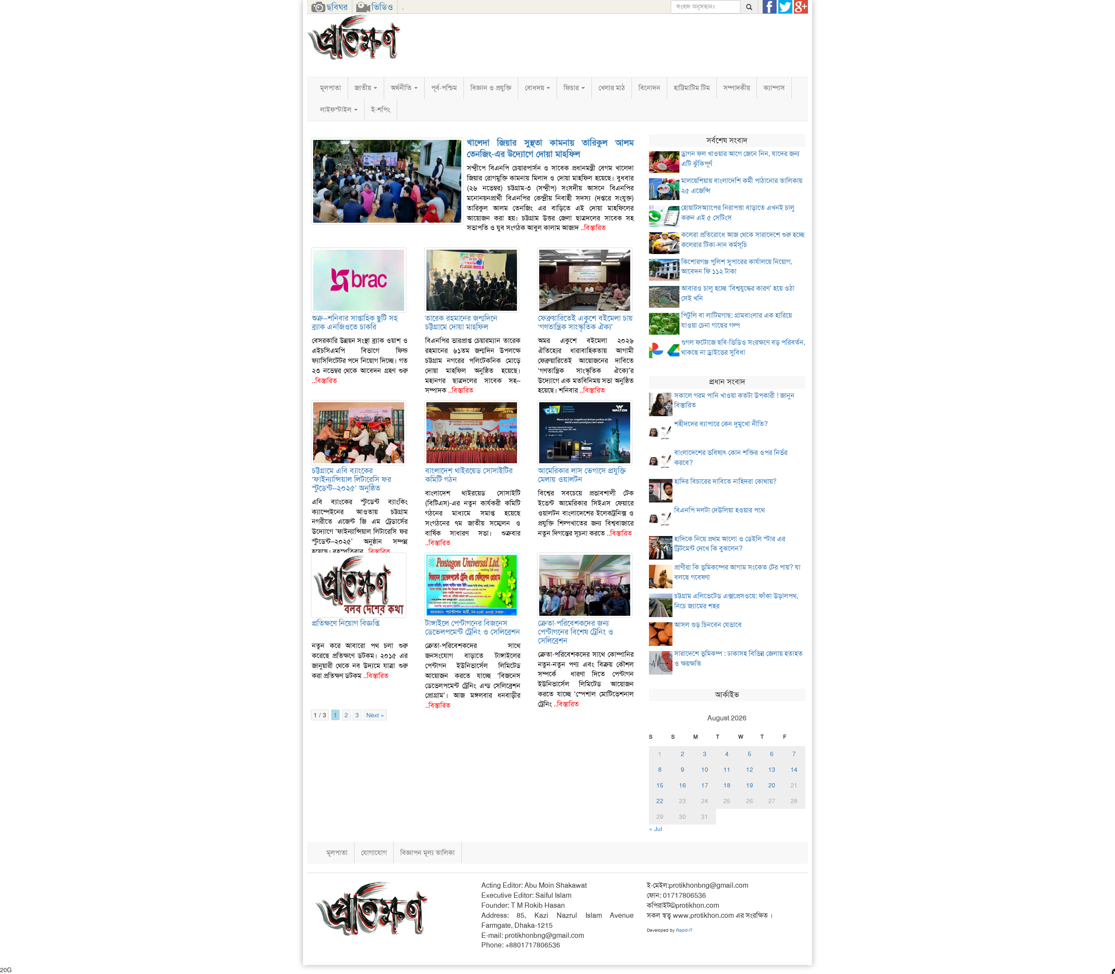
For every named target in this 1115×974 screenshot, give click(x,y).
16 (682, 785)
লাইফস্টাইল (336, 109)
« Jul (655, 829)
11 (726, 770)
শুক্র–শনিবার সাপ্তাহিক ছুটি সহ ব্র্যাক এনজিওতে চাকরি (355, 322)
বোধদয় (535, 87)
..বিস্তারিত (593, 227)
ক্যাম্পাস (774, 87)
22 (659, 801)
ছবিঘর (337, 7)
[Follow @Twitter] (785, 7)
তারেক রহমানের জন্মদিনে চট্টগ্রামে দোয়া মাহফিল (461, 322)
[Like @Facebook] (770, 7)
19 (749, 785)
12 (749, 770)
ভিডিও (382, 7)
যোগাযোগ (374, 852)
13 (771, 770)
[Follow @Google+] (801, 7)
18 (726, 785)
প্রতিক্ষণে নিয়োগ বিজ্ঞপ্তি (345, 623)
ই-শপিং (380, 109)
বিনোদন (649, 87)
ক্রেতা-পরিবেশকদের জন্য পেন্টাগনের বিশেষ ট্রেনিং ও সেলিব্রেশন (575, 632)
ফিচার (572, 87)
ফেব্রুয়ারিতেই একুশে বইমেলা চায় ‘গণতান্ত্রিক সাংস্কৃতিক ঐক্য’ (585, 322)
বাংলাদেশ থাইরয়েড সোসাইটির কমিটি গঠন (469, 475)
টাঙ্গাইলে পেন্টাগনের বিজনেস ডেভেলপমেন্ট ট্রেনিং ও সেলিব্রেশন (472, 627)
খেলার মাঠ (611, 87)
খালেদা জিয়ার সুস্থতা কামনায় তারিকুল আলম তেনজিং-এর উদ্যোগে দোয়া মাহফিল (550, 148)
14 (794, 770)
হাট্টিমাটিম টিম (692, 87)
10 (704, 770)
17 (704, 785)
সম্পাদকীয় (736, 87)
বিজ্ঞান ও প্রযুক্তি (490, 87)
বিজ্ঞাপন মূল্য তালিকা (427, 852)
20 (771, 785)
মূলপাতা (330, 87)
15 (659, 785)
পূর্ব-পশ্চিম (444, 87)
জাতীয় (364, 87)
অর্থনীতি (402, 87)
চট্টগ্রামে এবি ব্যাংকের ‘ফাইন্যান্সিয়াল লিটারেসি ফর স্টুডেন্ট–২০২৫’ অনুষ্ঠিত (351, 479)
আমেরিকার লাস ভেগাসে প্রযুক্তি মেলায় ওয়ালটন (582, 475)
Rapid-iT (684, 930)
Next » (375, 715)
